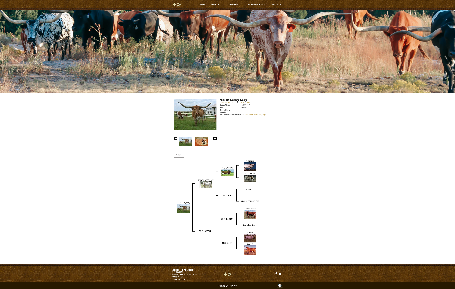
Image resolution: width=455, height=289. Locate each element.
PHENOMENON (227, 168)
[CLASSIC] (250, 238)
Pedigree (179, 155)
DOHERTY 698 (250, 174)
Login (235, 285)
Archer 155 (250, 189)
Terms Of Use (229, 285)
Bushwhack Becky (250, 225)
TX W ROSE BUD (244, 103)
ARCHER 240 (227, 195)
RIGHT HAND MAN (227, 219)
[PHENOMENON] (227, 172)
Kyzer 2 (250, 244)
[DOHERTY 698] (250, 178)
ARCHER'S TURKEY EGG (250, 201)
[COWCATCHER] (250, 214)
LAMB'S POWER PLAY (228, 103)
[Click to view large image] (195, 114)
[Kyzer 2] (250, 250)
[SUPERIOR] (250, 167)
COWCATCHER (250, 209)
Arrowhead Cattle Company (254, 115)
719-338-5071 (177, 272)
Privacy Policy (221, 285)
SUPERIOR (250, 161)
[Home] (227, 274)
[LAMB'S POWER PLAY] (205, 184)
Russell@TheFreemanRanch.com (184, 274)
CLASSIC (250, 232)
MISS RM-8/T (227, 243)
